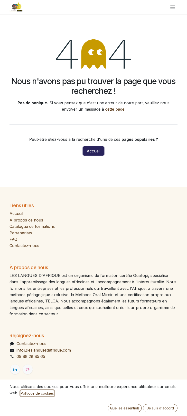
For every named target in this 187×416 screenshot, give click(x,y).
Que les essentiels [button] (125, 408)
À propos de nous (26, 220)
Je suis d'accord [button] (160, 408)
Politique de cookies (37, 393)
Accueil (93, 151)
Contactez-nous (24, 245)
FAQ (13, 239)
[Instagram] (28, 369)
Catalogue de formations (32, 226)
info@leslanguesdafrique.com (44, 350)
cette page (114, 109)
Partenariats (20, 232)
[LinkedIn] (15, 369)
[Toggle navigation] (173, 7)
